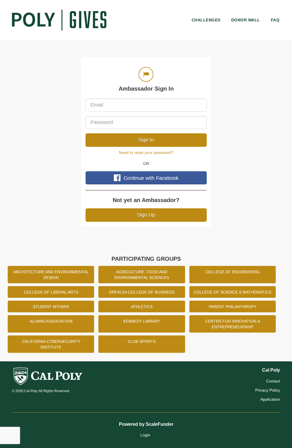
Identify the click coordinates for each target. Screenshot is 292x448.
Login (145, 435)
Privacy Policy (267, 390)
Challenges (206, 20)
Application (270, 399)
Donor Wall (245, 20)
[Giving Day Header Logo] (59, 20)
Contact (273, 381)
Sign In (146, 140)
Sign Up (146, 215)
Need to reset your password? (146, 152)
